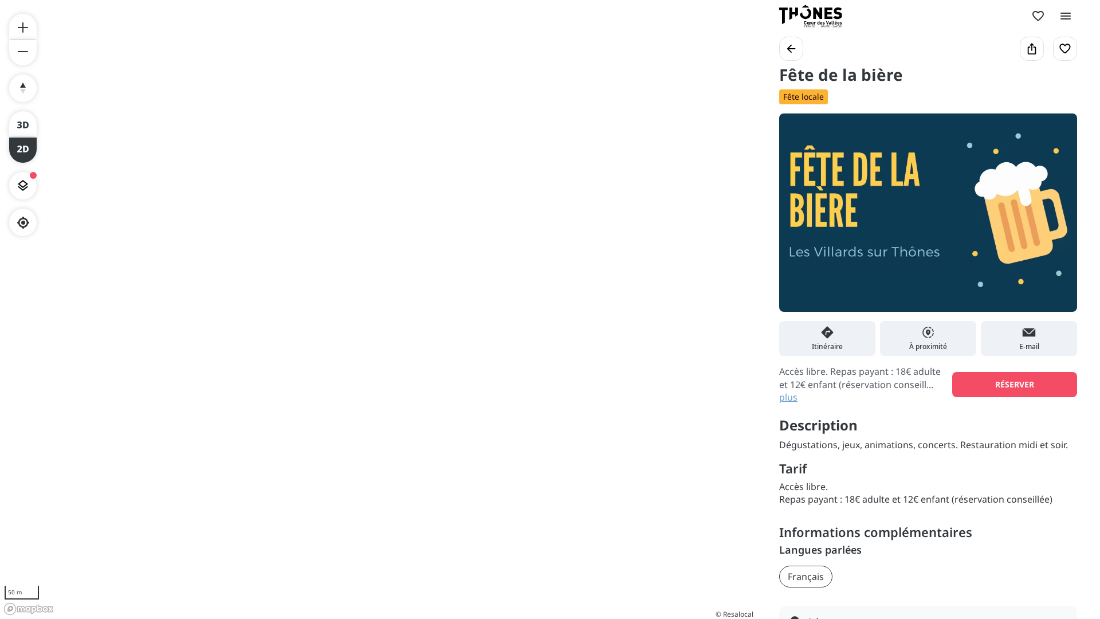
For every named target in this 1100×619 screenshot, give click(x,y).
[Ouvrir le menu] (1065, 16)
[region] (378, 309)
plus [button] (788, 397)
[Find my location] (23, 222)
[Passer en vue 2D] (23, 150)
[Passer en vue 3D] (23, 123)
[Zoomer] (23, 26)
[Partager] (1032, 49)
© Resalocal (734, 614)
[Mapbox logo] (28, 609)
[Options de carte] (23, 185)
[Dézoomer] (23, 52)
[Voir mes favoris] (1038, 16)
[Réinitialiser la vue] (23, 88)
